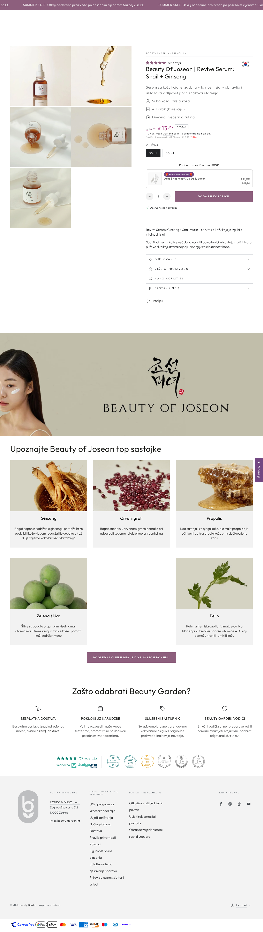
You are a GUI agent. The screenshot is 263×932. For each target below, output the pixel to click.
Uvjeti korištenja (101, 817)
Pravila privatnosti (103, 837)
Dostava (168, 133)
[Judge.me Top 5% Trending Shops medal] (198, 761)
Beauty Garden (28, 904)
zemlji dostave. (49, 731)
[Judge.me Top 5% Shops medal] (181, 761)
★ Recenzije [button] (259, 470)
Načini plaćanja (100, 824)
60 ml (170, 153)
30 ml (153, 153)
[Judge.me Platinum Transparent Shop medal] (113, 761)
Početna (152, 53)
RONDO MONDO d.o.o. (65, 802)
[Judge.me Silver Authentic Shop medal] (164, 761)
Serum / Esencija (173, 53)
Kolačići (95, 844)
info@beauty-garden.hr (65, 820)
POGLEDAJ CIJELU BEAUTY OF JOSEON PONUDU (131, 657)
